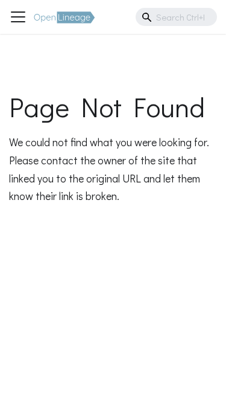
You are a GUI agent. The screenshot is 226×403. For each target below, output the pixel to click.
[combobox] (176, 17)
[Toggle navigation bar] (18, 17)
